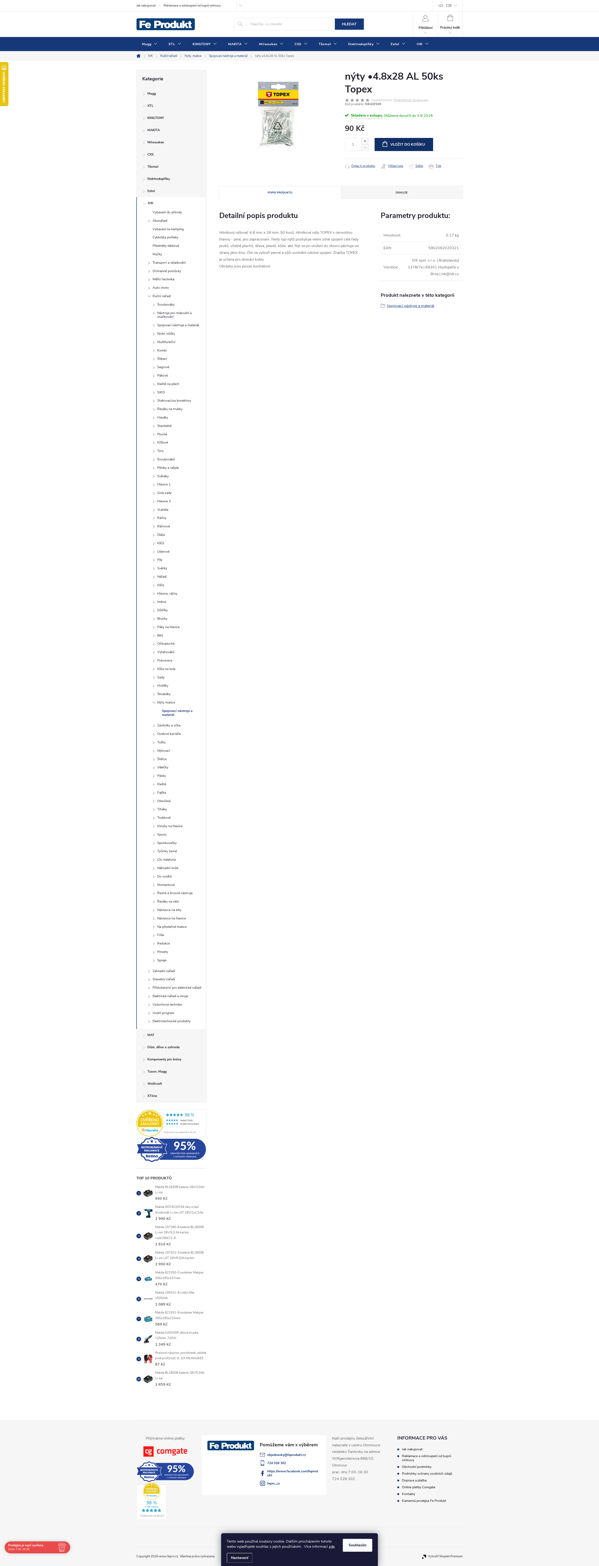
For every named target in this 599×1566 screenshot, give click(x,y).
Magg (151, 93)
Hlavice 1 (164, 484)
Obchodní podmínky (416, 1467)
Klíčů (160, 543)
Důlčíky (162, 610)
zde (332, 1546)
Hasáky (162, 417)
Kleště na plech (168, 384)
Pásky (161, 776)
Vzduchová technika (167, 1004)
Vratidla (162, 509)
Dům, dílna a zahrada (163, 1047)
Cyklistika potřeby (165, 237)
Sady (160, 677)
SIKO (161, 392)
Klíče (160, 585)
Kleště (161, 784)
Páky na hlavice (168, 627)
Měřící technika (163, 279)
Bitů (160, 635)
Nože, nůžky (166, 333)
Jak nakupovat (146, 6)
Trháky (162, 809)
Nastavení (239, 1557)
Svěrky (162, 568)
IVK (150, 203)
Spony (162, 834)
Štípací (162, 358)
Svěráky (163, 476)
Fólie (160, 935)
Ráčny (161, 518)
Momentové (166, 885)
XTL (150, 106)
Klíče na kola (166, 669)
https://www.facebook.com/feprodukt (292, 1473)
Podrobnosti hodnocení (411, 100)
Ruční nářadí (162, 296)
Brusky (162, 618)
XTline (152, 1096)
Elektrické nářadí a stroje (170, 996)
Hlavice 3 (164, 501)
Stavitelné (164, 426)
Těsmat (152, 166)
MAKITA (153, 130)
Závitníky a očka (168, 725)
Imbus (161, 602)
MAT (150, 1035)
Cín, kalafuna (166, 859)
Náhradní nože (167, 868)
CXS (150, 154)
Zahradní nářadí (164, 971)
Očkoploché (166, 643)
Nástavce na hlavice (171, 918)
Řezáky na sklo (168, 901)
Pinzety (162, 952)
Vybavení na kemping (168, 229)
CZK (449, 6)
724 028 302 (276, 1463)
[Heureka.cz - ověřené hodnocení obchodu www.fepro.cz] (171, 1123)
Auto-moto (161, 287)
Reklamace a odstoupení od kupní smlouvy (192, 6)
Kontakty (408, 1494)
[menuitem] (149, 44)
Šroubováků (166, 459)
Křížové (162, 442)
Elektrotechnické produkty (171, 1021)
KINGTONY (155, 118)
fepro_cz (273, 1483)
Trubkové (164, 817)
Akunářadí (160, 220)
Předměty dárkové (166, 246)
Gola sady (164, 493)
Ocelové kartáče (169, 734)
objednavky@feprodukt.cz (286, 1455)
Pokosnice (164, 660)
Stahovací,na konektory (174, 400)
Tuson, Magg (157, 1071)
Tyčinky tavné (167, 851)
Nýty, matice (166, 702)
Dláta (161, 535)
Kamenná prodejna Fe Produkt (424, 1501)
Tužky (161, 742)
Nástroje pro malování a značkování (174, 315)
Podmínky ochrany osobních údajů (427, 1473)
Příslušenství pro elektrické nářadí (177, 987)
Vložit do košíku (407, 144)
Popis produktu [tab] (280, 192)
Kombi (162, 350)
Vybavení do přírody (167, 212)
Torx (160, 451)
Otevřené (164, 801)
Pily (159, 560)
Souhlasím (357, 1545)
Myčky (157, 254)
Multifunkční (166, 342)
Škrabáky (164, 694)
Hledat (349, 24)
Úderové (163, 551)
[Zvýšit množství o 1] (365, 141)
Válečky (162, 767)
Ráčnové (163, 526)
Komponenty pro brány (164, 1059)
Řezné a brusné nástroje (175, 893)
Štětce (162, 759)
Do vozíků (164, 876)
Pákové (162, 375)
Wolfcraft (154, 1083)
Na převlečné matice (171, 927)
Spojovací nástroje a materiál (178, 325)
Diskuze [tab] (402, 192)
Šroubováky (166, 304)
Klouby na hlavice (170, 826)
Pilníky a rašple (168, 468)
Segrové (163, 367)
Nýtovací (163, 750)
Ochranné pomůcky (167, 271)
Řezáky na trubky (170, 409)
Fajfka (161, 792)
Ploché (162, 434)
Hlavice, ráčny (167, 593)
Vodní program (163, 1013)
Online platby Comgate (418, 1487)
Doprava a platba (414, 1480)
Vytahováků (166, 652)
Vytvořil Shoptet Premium (445, 1556)
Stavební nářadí (164, 979)
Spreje (161, 960)
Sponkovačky (167, 843)
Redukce (163, 943)
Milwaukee (155, 142)
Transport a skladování (169, 262)
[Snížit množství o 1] (365, 147)
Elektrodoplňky (158, 179)
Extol (151, 191)
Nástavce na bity (169, 910)
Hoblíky (162, 685)
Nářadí (162, 576)
